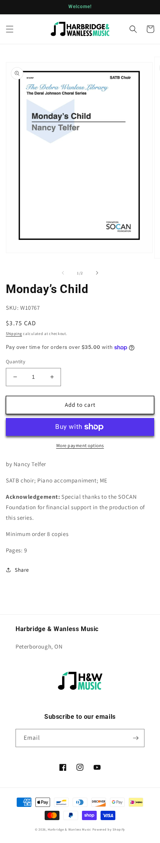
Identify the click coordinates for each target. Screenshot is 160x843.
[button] (9, 29)
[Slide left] (62, 272)
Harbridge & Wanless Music (69, 829)
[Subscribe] (135, 738)
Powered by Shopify (108, 829)
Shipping (14, 333)
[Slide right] (97, 272)
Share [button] (22, 569)
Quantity (15, 361)
